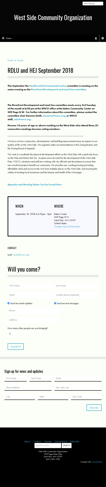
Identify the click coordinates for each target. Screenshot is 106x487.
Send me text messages (68, 303)
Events (20, 60)
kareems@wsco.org (54, 115)
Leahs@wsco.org (21, 254)
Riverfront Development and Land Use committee (58, 89)
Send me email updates (21, 303)
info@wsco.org (22, 119)
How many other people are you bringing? (28, 328)
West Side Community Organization (53, 17)
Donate (48, 441)
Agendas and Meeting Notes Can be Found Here (35, 184)
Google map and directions (67, 226)
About (27, 441)
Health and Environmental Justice (47, 85)
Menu (8, 38)
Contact (38, 441)
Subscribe (74, 441)
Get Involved (61, 441)
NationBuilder (96, 461)
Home (10, 60)
